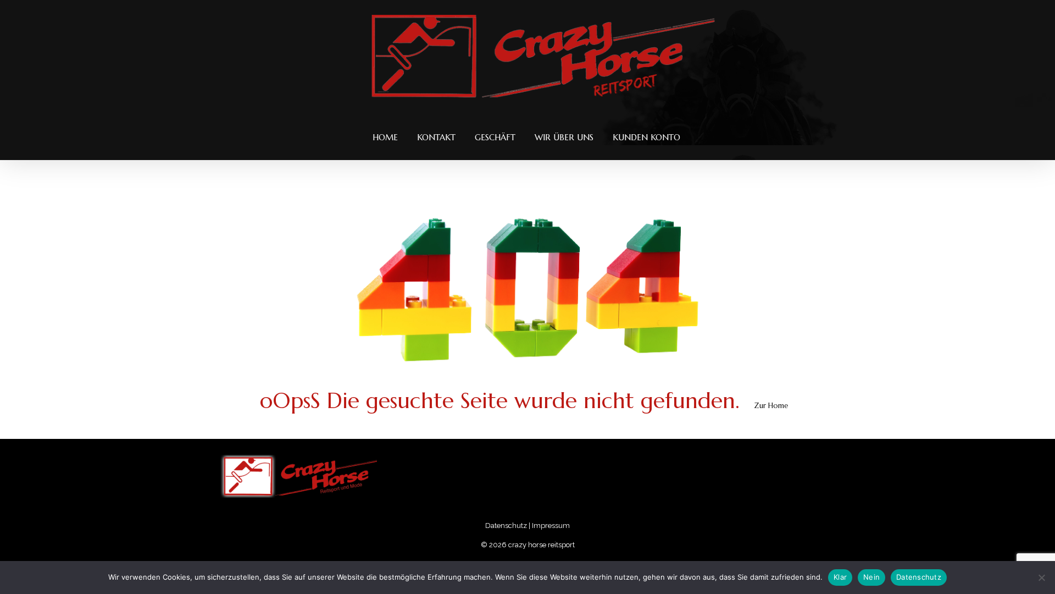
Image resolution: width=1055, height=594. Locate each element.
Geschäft (495, 137)
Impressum (551, 525)
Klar (840, 577)
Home (385, 137)
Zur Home (771, 405)
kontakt (436, 137)
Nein (871, 577)
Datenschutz (506, 525)
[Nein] (1041, 577)
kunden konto (646, 137)
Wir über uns (564, 137)
